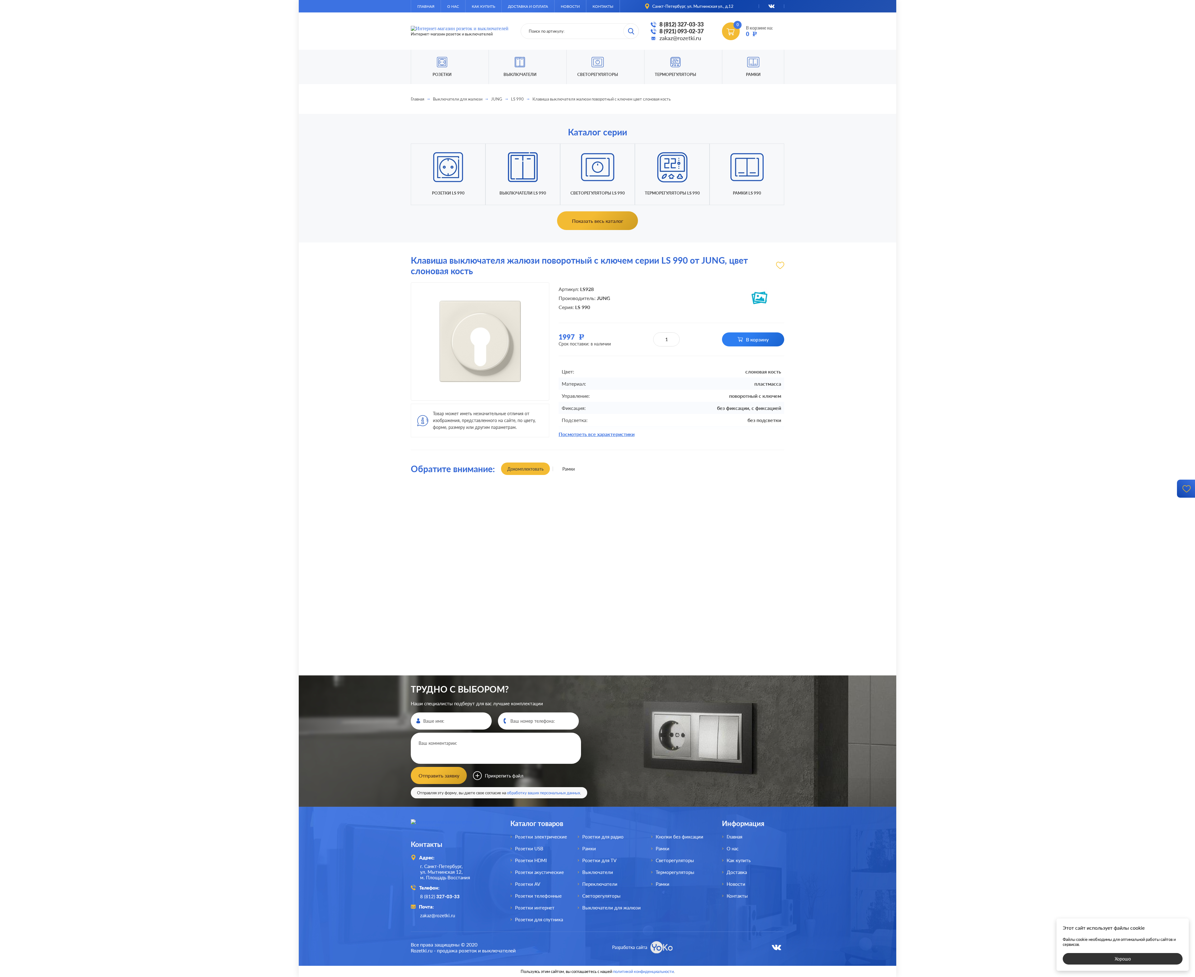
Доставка (737, 872)
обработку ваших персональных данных (543, 792)
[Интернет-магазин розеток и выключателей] (451, 827)
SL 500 (485, 962)
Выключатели (597, 872)
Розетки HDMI (531, 860)
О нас (453, 6)
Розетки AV (527, 884)
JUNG (496, 98)
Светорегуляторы (597, 74)
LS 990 (517, 98)
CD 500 (467, 957)
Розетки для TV (599, 860)
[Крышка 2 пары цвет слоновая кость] (738, 547)
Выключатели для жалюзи (457, 98)
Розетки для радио (603, 836)
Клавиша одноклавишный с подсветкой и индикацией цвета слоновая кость (644, 496)
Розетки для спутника (539, 919)
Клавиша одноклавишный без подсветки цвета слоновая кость (457, 496)
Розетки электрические (541, 836)
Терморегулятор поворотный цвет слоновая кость (644, 674)
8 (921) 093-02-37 (681, 31)
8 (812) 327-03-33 (681, 24)
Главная (425, 6)
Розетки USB (529, 848)
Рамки (753, 74)
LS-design (467, 598)
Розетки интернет (535, 907)
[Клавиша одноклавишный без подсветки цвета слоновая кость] (457, 547)
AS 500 (483, 957)
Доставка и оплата (528, 6)
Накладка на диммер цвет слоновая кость (457, 674)
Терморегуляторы (675, 74)
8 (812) (440, 896)
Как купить (483, 6)
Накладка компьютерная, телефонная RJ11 (551, 496)
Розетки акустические (539, 872)
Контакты (603, 6)
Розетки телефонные (538, 896)
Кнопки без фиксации (679, 836)
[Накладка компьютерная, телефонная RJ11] (550, 547)
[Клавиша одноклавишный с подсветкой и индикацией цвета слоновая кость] (644, 547)
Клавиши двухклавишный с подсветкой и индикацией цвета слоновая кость (738, 675)
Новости (570, 6)
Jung (581, 586)
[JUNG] (759, 298)
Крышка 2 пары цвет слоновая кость (738, 496)
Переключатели (599, 884)
